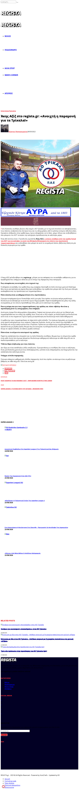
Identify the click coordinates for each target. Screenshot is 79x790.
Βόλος (8, 36)
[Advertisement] (36, 261)
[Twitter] (1, 704)
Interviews (5, 111)
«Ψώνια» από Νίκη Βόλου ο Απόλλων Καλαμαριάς (23, 553)
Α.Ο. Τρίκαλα (10, 371)
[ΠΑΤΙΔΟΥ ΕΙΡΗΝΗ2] (8, 365)
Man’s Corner (11, 75)
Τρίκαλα (12, 111)
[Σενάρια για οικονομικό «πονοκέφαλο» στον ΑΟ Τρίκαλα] (22, 625)
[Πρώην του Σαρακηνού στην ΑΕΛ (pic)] (19, 464)
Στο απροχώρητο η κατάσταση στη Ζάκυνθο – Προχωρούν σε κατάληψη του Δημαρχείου (36, 527)
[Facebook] (1, 700)
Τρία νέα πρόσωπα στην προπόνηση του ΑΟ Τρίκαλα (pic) (24, 651)
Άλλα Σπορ (10, 68)
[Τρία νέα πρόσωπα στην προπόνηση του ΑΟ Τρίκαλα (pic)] (22, 647)
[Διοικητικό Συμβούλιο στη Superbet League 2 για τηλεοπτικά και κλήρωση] (19, 436)
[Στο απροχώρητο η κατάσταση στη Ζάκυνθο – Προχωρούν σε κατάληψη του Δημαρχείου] (19, 515)
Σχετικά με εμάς (10, 781)
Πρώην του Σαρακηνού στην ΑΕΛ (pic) (18, 476)
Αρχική (7, 779)
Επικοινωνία (9, 787)
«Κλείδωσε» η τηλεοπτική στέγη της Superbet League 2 (25, 501)
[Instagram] (1, 709)
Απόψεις (9, 93)
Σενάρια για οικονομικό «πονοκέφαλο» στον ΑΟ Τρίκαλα (23, 629)
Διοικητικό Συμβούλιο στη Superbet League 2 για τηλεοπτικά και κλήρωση (31, 449)
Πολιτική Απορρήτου (12, 785)
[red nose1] (36, 225)
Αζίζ (6, 373)
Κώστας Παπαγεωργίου (17, 132)
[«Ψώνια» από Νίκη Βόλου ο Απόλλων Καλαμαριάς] (19, 542)
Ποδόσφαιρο (11, 50)
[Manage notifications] (3, 786)
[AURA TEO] (36, 216)
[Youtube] (1, 713)
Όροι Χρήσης (9, 783)
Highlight (8, 369)
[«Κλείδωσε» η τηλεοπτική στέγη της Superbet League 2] (19, 490)
